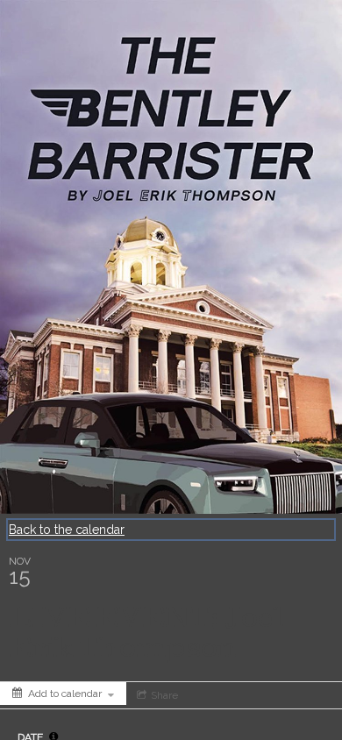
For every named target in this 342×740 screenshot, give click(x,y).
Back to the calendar (67, 530)
